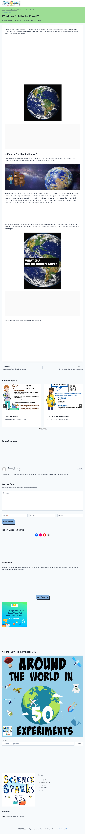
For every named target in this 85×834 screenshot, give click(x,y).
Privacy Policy (45, 782)
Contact (43, 780)
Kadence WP (63, 829)
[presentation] (21, 397)
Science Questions (7, 12)
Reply (80, 468)
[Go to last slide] (4, 406)
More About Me (42, 597)
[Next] (80, 406)
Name (5, 515)
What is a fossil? (11, 416)
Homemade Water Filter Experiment (14, 368)
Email (32, 515)
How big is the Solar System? (58, 416)
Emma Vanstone (8, 20)
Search (4, 741)
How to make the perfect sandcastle (71, 368)
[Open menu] (81, 3)
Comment (6, 493)
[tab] (39, 428)
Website (61, 515)
